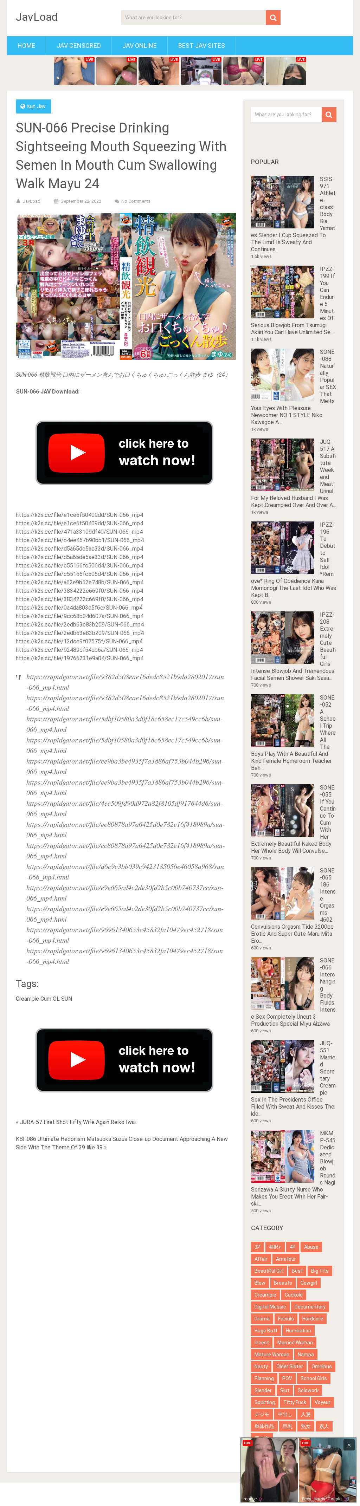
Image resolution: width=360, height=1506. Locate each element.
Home (26, 45)
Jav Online (139, 45)
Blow (260, 1283)
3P (258, 1247)
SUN (66, 998)
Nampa (306, 1354)
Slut (284, 1390)
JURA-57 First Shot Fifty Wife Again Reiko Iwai (78, 1122)
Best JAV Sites (201, 45)
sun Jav (36, 106)
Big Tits (320, 1271)
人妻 (306, 1414)
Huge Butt (266, 1330)
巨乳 (287, 1426)
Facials (286, 1319)
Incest (262, 1342)
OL (56, 998)
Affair (261, 1259)
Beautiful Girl (269, 1271)
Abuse (311, 1247)
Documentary (310, 1307)
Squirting (265, 1402)
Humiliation (298, 1330)
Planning (264, 1378)
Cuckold (294, 1295)
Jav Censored (79, 45)
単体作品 (264, 1426)
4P (293, 1247)
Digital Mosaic (270, 1307)
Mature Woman (272, 1354)
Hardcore (312, 1319)
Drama (262, 1319)
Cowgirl (309, 1283)
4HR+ (275, 1247)
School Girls (314, 1378)
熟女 (306, 1426)
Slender (263, 1390)
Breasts (283, 1283)
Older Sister (289, 1366)
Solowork (308, 1390)
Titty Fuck (294, 1402)
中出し (285, 1414)
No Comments (135, 201)
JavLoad (37, 16)
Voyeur (322, 1402)
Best (297, 1271)
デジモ (262, 1414)
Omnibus (321, 1366)
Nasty (261, 1366)
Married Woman (295, 1342)
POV (287, 1378)
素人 (324, 1426)
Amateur (286, 1259)
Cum (45, 998)
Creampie (27, 998)
